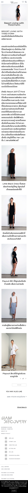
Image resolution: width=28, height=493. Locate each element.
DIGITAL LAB (14, 455)
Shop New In (22, 407)
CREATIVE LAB (14, 445)
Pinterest (26, 378)
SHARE (19, 385)
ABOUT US (4, 431)
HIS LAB (14, 452)
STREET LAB (14, 441)
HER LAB (14, 438)
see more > (17, 396)
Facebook (20, 378)
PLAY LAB (14, 459)
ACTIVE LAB (14, 448)
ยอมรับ (14, 490)
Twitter (23, 378)
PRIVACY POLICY (5, 433)
